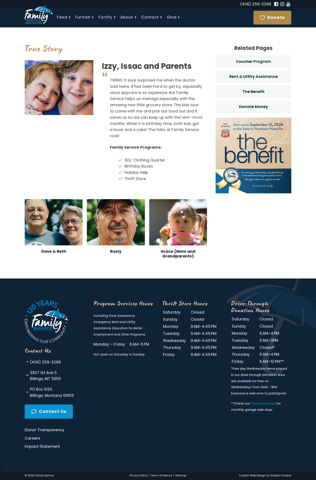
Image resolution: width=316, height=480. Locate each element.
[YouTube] (288, 4)
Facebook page (263, 403)
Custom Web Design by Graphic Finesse (265, 475)
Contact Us (38, 350)
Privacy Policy (138, 475)
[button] (64, 17)
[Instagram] (282, 4)
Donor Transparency (44, 430)
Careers (32, 439)
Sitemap (180, 475)
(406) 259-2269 (255, 4)
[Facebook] (276, 4)
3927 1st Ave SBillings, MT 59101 (43, 375)
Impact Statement (42, 447)
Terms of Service (161, 475)
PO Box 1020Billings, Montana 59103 (50, 392)
